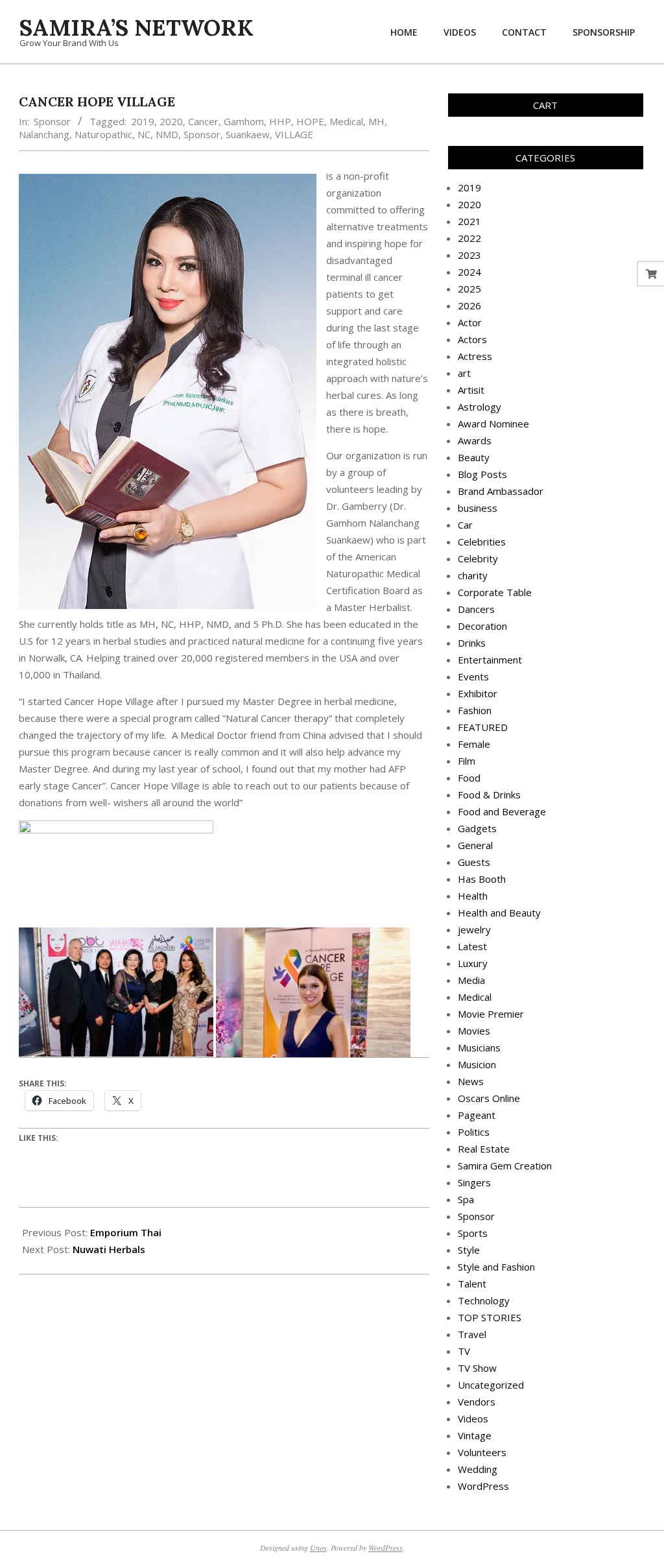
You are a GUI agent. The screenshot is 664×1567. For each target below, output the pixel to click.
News (471, 1081)
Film (466, 760)
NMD (167, 134)
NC (143, 134)
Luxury (473, 963)
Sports (473, 1232)
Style (469, 1249)
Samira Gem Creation (505, 1165)
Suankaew (248, 134)
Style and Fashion (496, 1266)
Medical (346, 121)
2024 (469, 271)
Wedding (477, 1469)
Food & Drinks (489, 794)
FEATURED (483, 727)
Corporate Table (495, 592)
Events (473, 676)
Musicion (477, 1064)
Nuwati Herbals (109, 1249)
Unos (318, 1547)
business (477, 507)
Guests (474, 861)
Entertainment (490, 659)
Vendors (476, 1401)
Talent (472, 1283)
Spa (466, 1199)
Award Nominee (493, 423)
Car (465, 524)
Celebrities (482, 541)
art (464, 372)
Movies (474, 1030)
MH (376, 121)
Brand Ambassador (500, 490)
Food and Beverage (502, 811)
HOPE (310, 121)
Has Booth (482, 878)
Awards (475, 440)
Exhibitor (477, 693)
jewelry (474, 929)
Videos (473, 1418)
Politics (474, 1131)
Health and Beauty (499, 912)
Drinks (472, 642)
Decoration (482, 625)
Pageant (476, 1114)
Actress (475, 356)
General (475, 845)
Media (471, 980)
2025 (469, 288)
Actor (470, 322)
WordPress (483, 1485)
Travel (472, 1334)
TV (464, 1351)
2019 (142, 121)
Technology (484, 1300)
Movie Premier (491, 1013)
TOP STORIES (489, 1317)
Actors (472, 339)
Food (469, 777)
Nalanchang (44, 134)
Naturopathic (103, 134)
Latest (472, 946)
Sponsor (52, 121)
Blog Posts (482, 474)
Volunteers (482, 1452)
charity (473, 575)
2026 (469, 305)
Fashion (475, 710)
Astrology (479, 406)
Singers (474, 1182)
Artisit (471, 389)
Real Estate (484, 1148)
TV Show (477, 1367)
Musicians (479, 1047)
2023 (469, 254)
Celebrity (478, 558)
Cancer (203, 121)
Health (473, 895)
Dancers (476, 609)
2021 (469, 221)
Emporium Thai (125, 1232)
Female (474, 743)
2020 (171, 121)
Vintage (475, 1435)
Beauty (474, 457)
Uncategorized (491, 1384)
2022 (469, 238)
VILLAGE (294, 134)
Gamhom (244, 121)
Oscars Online (489, 1098)
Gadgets (477, 828)
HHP (280, 121)
